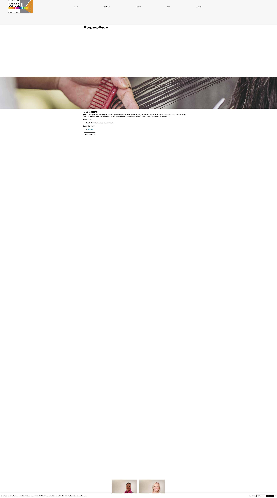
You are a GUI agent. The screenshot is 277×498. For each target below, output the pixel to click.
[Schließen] (275, 496)
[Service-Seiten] (140, 6)
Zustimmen (269, 495)
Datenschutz (84, 495)
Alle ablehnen (261, 495)
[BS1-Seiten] (77, 6)
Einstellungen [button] (252, 495)
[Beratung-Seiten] (201, 6)
